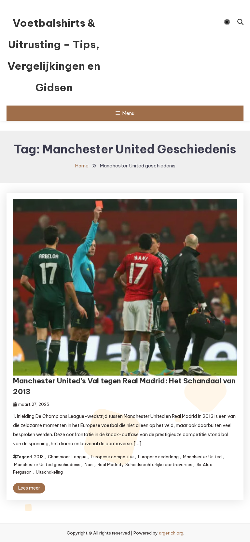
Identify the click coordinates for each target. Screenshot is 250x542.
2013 (39, 456)
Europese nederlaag (158, 456)
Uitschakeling (49, 472)
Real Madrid (109, 464)
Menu (128, 113)
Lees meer (29, 488)
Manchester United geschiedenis (47, 464)
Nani (89, 464)
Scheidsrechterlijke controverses (158, 464)
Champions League (67, 456)
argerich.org (171, 532)
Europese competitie (112, 456)
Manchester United (202, 456)
